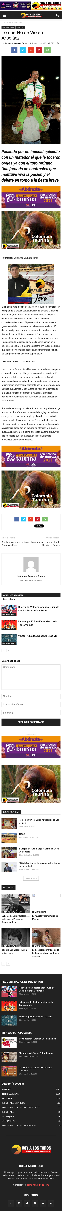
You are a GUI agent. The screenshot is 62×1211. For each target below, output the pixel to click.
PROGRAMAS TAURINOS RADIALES (19, 1125)
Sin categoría (8, 1116)
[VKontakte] (43, 1203)
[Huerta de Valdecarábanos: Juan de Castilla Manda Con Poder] (9, 610)
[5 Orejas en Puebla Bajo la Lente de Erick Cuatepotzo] (9, 852)
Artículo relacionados (13, 595)
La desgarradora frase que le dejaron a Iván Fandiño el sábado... (45, 953)
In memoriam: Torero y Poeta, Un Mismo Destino (45, 544)
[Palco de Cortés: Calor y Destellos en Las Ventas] (9, 823)
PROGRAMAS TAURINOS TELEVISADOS (21, 1107)
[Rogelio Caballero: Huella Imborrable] (16, 937)
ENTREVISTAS (8, 1120)
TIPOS (22, 834)
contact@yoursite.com (38, 1184)
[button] (58, 15)
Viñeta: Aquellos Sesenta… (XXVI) (37, 635)
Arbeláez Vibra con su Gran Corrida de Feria (15, 544)
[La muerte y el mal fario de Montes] (46, 903)
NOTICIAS (20, 27)
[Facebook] (11, 1203)
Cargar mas (30, 878)
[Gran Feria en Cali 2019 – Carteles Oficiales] (9, 1071)
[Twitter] (27, 1203)
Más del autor (9, 599)
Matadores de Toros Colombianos (36, 1053)
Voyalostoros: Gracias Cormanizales (37, 1039)
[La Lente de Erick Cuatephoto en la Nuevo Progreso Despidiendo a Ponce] (16, 903)
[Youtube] (51, 1203)
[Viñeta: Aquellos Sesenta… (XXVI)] (9, 639)
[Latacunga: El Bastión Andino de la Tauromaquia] (9, 625)
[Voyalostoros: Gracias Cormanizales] (9, 1042)
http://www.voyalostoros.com (31, 580)
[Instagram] (19, 1203)
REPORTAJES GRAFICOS (13, 1102)
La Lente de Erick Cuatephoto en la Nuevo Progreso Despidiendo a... (16, 919)
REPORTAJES (8, 1111)
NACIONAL (7, 1098)
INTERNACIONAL (8, 27)
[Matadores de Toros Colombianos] (9, 1057)
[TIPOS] (9, 838)
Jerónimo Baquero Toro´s (16, 43)
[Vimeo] (35, 1203)
